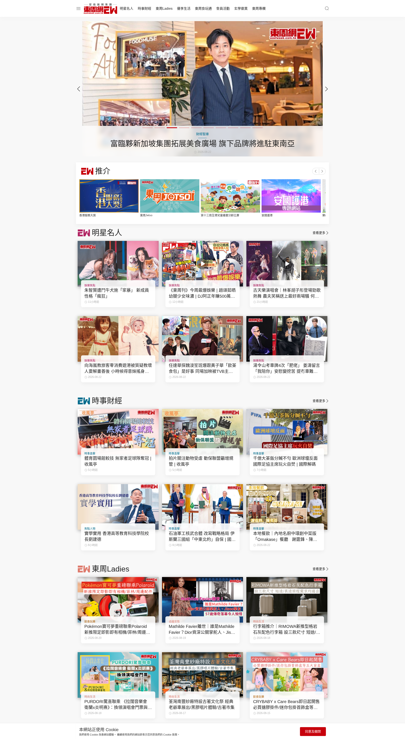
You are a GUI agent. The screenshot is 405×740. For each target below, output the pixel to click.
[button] (326, 88)
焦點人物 (89, 528)
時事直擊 (89, 453)
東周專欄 (259, 8)
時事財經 (144, 8)
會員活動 (223, 8)
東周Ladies (164, 8)
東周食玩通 (203, 8)
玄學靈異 (241, 8)
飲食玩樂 (89, 621)
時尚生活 (258, 621)
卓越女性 (174, 621)
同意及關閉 (313, 731)
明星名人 (126, 8)
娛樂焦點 (89, 285)
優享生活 (183, 8)
